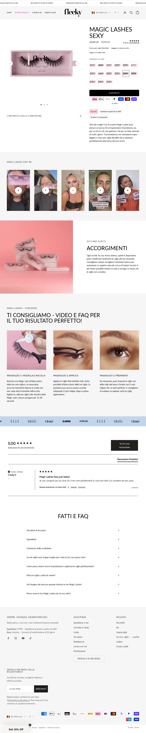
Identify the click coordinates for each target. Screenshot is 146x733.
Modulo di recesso (89, 658)
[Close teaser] (30, 725)
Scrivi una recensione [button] (124, 445)
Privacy (34, 727)
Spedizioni (42, 727)
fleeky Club (50, 12)
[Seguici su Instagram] (15, 638)
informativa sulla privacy (19, 700)
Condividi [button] (81, 487)
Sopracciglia (121, 632)
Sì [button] (68, 487)
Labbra (119, 641)
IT (115, 12)
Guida (76, 632)
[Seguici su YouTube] (23, 638)
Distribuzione (79, 651)
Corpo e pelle (122, 646)
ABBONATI (41, 689)
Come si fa (37, 12)
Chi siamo (78, 637)
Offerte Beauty (22, 12)
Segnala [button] (74, 487)
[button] (16, 729)
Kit (117, 627)
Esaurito (114, 93)
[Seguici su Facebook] (8, 638)
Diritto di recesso (53, 727)
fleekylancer (79, 641)
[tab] (127, 460)
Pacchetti (120, 622)
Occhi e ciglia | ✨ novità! (127, 637)
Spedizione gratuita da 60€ (110, 111)
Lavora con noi (80, 646)
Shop (9, 12)
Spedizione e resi (81, 622)
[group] (23, 443)
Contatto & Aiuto (81, 627)
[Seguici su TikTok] (30, 638)
